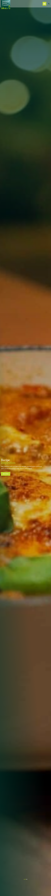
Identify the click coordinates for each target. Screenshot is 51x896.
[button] (44, 4)
